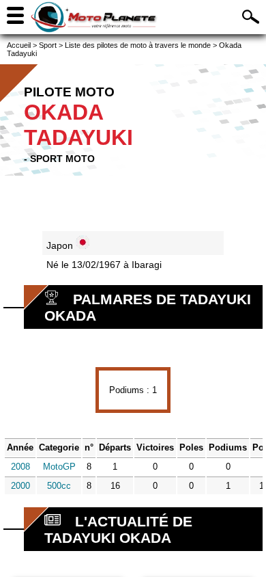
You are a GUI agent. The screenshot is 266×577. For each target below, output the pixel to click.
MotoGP (59, 466)
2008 (20, 466)
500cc (59, 486)
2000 (20, 486)
